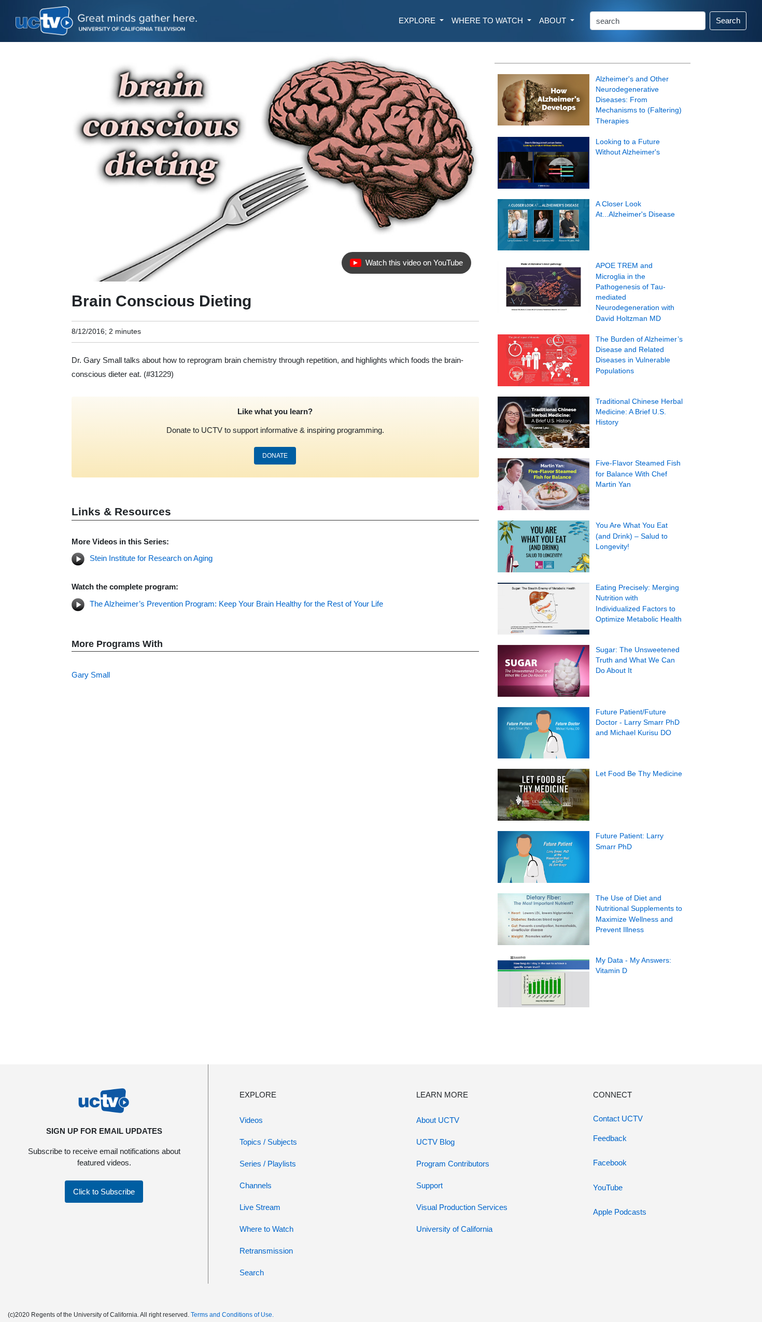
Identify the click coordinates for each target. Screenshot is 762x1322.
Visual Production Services (461, 1207)
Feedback (610, 1138)
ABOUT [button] (553, 20)
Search (728, 20)
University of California (454, 1229)
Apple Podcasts (619, 1211)
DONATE (275, 455)
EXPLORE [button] (418, 20)
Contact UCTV (618, 1118)
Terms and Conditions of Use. (232, 1314)
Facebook (610, 1162)
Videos (251, 1120)
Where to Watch (266, 1229)
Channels (255, 1185)
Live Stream (259, 1207)
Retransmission (266, 1250)
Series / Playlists (267, 1163)
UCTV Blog (435, 1141)
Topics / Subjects (268, 1141)
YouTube (608, 1187)
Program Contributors (452, 1163)
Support (429, 1185)
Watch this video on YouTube (406, 265)
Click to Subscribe (104, 1191)
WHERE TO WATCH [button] (488, 20)
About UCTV (437, 1120)
